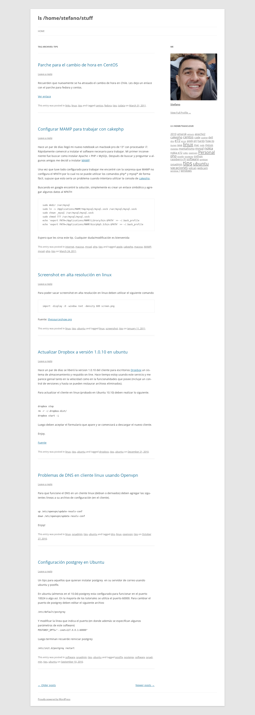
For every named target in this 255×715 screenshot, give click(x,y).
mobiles (174, 149)
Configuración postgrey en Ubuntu (71, 562)
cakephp (144, 178)
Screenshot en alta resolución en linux (75, 274)
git (195, 141)
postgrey (129, 657)
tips (80, 105)
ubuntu (81, 328)
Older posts (47, 685)
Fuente (42, 442)
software (70, 657)
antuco (190, 134)
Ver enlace (44, 96)
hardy (201, 141)
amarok (181, 134)
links (67, 105)
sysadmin (77, 534)
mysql (88, 246)
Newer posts (145, 685)
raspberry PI (178, 159)
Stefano (175, 104)
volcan (193, 168)
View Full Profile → (180, 112)
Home (41, 31)
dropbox (104, 451)
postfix (119, 657)
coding (204, 137)
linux (74, 105)
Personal (206, 152)
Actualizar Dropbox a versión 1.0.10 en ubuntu (83, 352)
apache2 (200, 134)
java (179, 145)
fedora (108, 105)
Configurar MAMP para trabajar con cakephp (81, 129)
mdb (202, 145)
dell (210, 137)
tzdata (121, 105)
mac (196, 145)
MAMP (86, 160)
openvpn (128, 534)
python (198, 156)
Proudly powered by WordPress (54, 699)
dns (113, 534)
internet (69, 246)
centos (99, 105)
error (183, 141)
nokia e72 (176, 152)
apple (119, 246)
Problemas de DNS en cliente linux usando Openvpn (88, 475)
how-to (210, 141)
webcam (202, 168)
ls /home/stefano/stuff (65, 18)
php (95, 246)
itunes (173, 145)
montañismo (187, 148)
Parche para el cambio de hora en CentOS (78, 65)
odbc (185, 153)
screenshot (112, 328)
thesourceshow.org (60, 319)
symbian (204, 159)
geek (190, 141)
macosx (79, 246)
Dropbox (136, 370)
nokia (208, 148)
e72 (177, 140)
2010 (173, 134)
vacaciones (179, 168)
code (197, 137)
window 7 (175, 171)
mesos (209, 145)
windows (186, 170)
